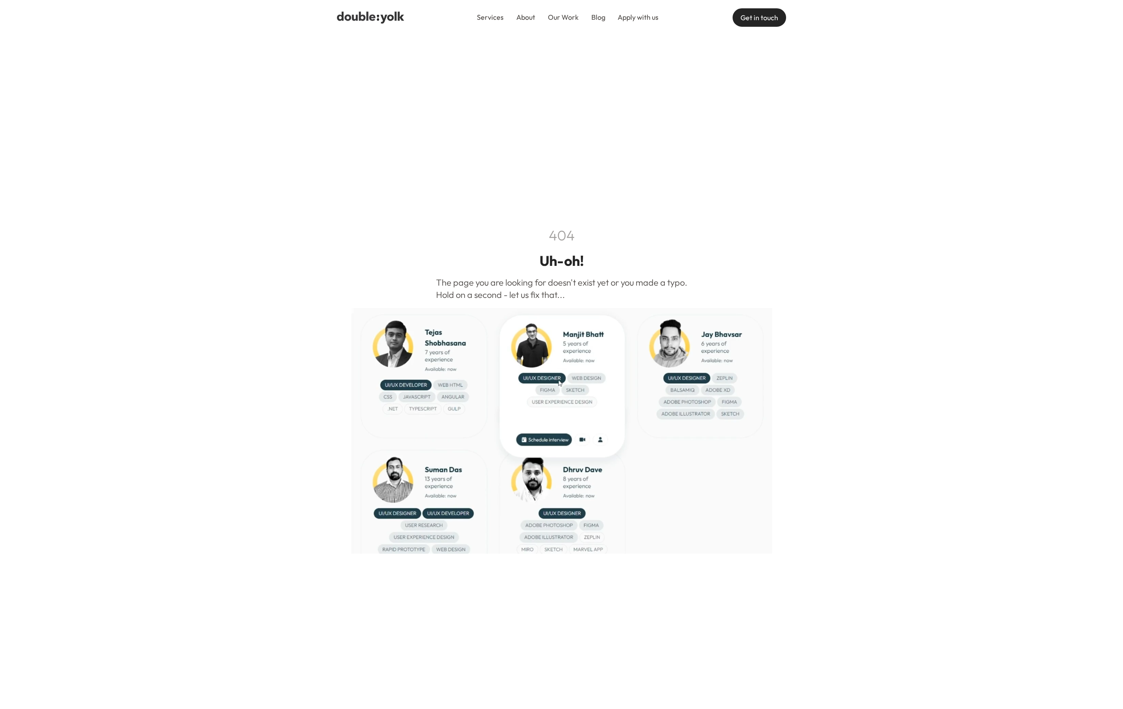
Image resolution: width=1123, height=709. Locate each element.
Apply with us (638, 17)
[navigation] (370, 17)
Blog (598, 17)
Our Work (563, 17)
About (525, 17)
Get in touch (759, 17)
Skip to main (463, 17)
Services (490, 17)
